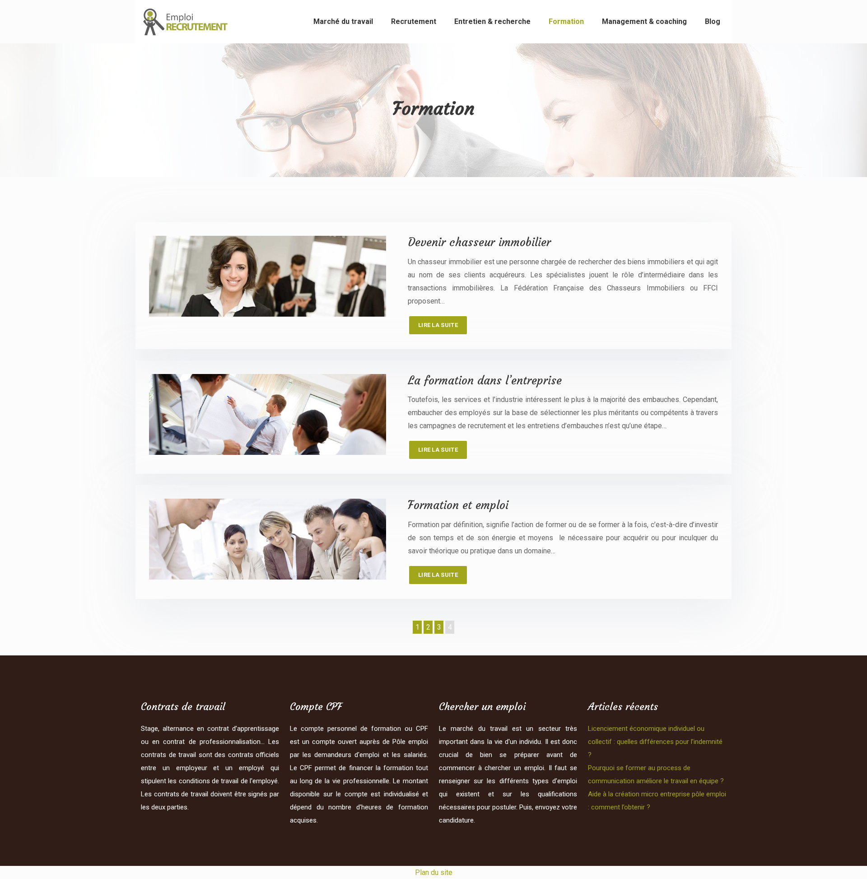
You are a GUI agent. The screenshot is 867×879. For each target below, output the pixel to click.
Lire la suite (438, 325)
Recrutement (413, 21)
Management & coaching (644, 21)
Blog (712, 21)
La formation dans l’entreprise (485, 381)
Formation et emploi (458, 505)
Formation (566, 21)
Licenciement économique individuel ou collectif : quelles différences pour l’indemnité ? (655, 742)
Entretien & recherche (492, 21)
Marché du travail (343, 21)
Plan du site (433, 872)
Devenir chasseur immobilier (479, 242)
